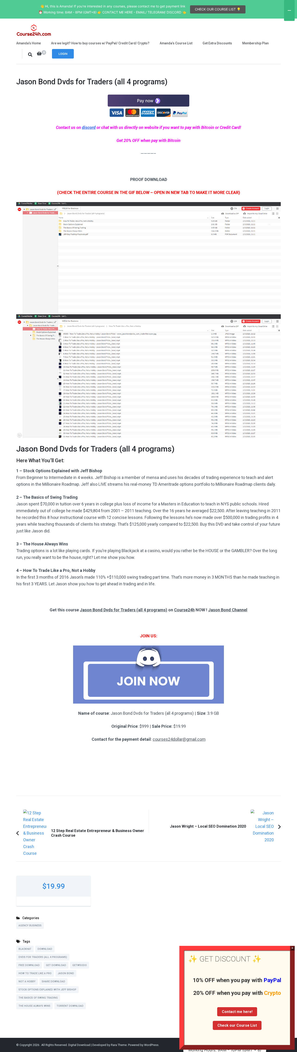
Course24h (184, 609)
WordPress (151, 1045)
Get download (56, 965)
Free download (29, 965)
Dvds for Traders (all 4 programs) (43, 957)
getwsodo (79, 965)
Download (45, 948)
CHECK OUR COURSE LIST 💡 (218, 9)
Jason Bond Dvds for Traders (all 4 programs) (123, 609)
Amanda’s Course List (176, 43)
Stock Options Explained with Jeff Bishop (47, 989)
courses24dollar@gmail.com (179, 739)
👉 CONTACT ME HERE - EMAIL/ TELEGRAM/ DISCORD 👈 (141, 12)
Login (62, 54)
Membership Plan (255, 43)
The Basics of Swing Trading (38, 997)
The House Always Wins (34, 1005)
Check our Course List (237, 1025)
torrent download (70, 1005)
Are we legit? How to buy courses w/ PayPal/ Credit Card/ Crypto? (100, 43)
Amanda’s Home (28, 43)
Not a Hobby (27, 981)
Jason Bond (66, 973)
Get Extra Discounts (217, 43)
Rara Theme (119, 1045)
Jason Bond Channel (227, 609)
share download (53, 981)
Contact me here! (237, 1011)
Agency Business (30, 925)
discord (89, 127)
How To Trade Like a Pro (35, 973)
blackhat (25, 948)
